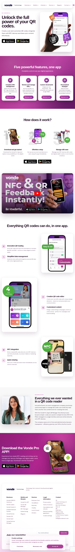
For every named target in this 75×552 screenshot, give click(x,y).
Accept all (55, 546)
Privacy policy (47, 502)
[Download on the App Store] (8, 466)
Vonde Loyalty (10, 504)
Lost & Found (35, 510)
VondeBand (35, 503)
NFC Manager (24, 509)
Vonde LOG (10, 516)
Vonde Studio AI (11, 507)
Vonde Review (10, 514)
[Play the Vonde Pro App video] (37, 193)
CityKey (34, 508)
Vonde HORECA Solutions (11, 501)
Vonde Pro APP (25, 502)
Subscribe (64, 533)
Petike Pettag (24, 511)
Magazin (59, 5)
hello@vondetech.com (62, 518)
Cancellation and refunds (48, 508)
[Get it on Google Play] (22, 466)
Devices (51, 5)
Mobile (35, 5)
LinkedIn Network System (11, 510)
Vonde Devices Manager (11, 522)
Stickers (34, 513)
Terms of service (47, 504)
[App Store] (8, 41)
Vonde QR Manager (23, 505)
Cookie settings (47, 515)
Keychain (34, 505)
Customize (20, 546)
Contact (66, 5)
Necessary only (37, 546)
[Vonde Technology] (13, 5)
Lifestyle (43, 5)
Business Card (36, 500)
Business (27, 5)
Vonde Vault (10, 519)
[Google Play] (22, 41)
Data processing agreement (47, 512)
